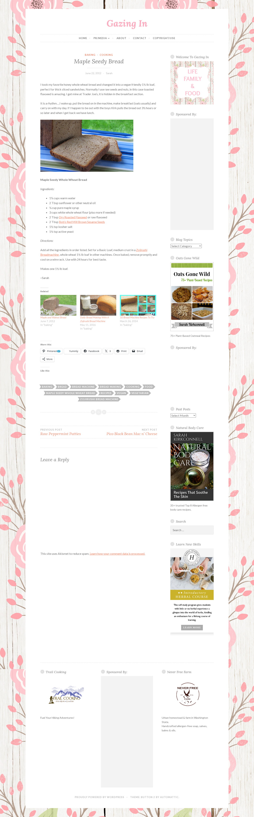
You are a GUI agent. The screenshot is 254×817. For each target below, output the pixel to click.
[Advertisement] (192, 174)
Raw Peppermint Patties (60, 432)
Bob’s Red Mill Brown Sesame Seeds (82, 222)
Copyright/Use (164, 38)
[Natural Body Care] (192, 466)
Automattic (169, 797)
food (149, 386)
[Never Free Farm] (188, 694)
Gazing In (127, 23)
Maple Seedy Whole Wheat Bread (70, 393)
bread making (110, 386)
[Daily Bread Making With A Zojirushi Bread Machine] (98, 305)
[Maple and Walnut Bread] (58, 305)
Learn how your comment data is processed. (117, 553)
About (121, 38)
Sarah (109, 73)
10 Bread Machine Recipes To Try (137, 317)
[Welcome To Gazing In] (192, 82)
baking (90, 54)
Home (83, 38)
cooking (106, 54)
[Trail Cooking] (66, 694)
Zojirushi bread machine (99, 399)
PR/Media (100, 38)
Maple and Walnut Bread (53, 317)
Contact (139, 38)
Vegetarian (140, 393)
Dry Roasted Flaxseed (73, 217)
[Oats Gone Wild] (192, 296)
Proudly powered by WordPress (99, 797)
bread (62, 386)
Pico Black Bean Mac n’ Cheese (132, 432)
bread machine (83, 386)
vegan (121, 393)
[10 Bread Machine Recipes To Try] (138, 305)
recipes (106, 393)
